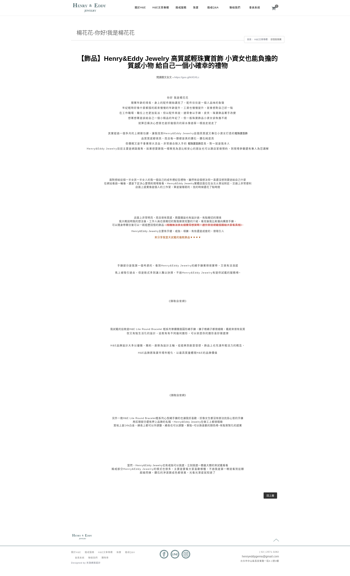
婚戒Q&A (213, 7)
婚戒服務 (181, 7)
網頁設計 (96, 563)
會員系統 (254, 7)
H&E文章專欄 (160, 7)
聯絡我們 (235, 7)
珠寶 (196, 7)
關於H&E (140, 7)
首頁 (249, 39)
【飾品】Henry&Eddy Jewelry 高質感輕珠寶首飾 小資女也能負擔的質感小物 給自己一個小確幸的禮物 (178, 62)
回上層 (270, 495)
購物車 (105, 558)
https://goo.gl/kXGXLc (186, 77)
